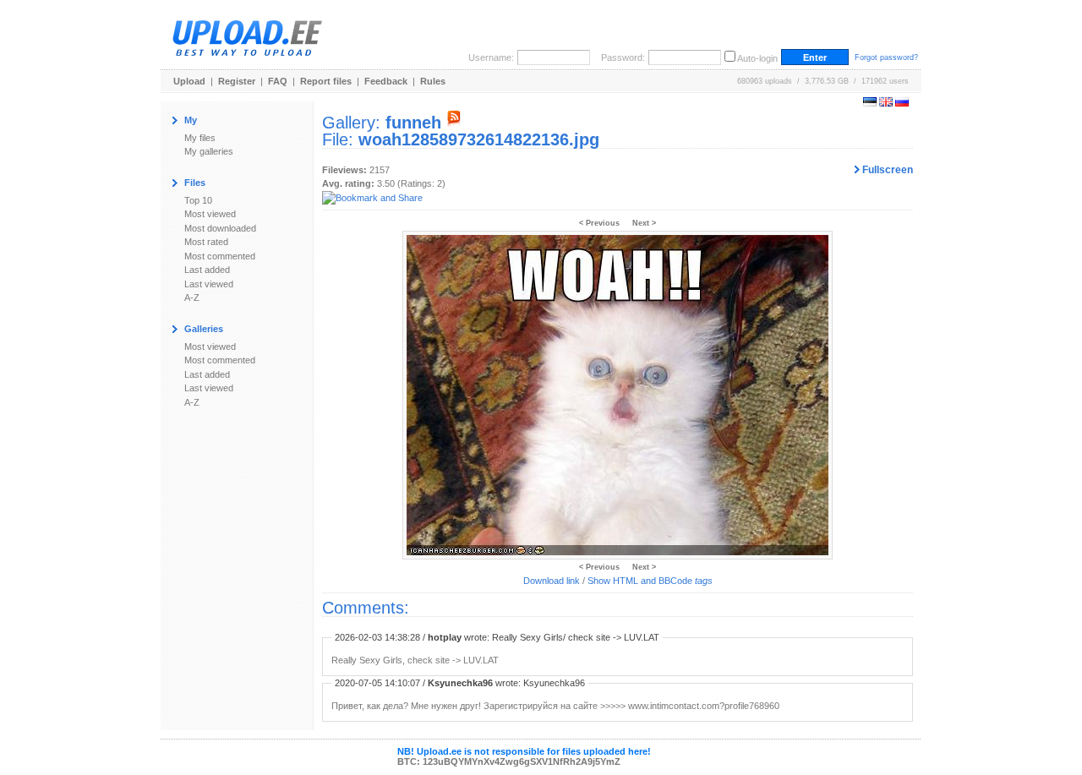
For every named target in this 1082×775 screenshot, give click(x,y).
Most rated (206, 242)
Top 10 (198, 200)
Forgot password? (886, 57)
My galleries (208, 151)
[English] (886, 103)
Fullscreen (886, 170)
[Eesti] (870, 103)
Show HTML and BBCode (650, 581)
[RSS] (454, 122)
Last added (207, 270)
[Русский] (902, 103)
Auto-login (757, 58)
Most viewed (210, 214)
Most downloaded (220, 228)
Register (236, 81)
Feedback (385, 81)
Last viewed (208, 284)
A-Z (191, 297)
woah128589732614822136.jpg (478, 139)
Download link (551, 581)
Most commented (219, 256)
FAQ (277, 81)
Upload (189, 81)
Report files (326, 81)
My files (200, 138)
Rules (432, 81)
